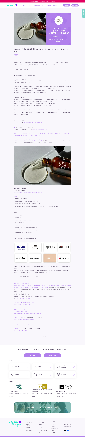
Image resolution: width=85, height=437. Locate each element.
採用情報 (53, 432)
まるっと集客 (28, 429)
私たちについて (56, 5)
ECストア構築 (41, 422)
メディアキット (66, 421)
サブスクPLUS (41, 429)
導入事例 (30, 5)
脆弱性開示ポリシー (67, 426)
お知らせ (49, 5)
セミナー (43, 5)
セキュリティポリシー (68, 424)
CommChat (28, 427)
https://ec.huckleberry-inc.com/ (21, 330)
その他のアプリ (29, 430)
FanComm (41, 432)
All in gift (28, 425)
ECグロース (41, 427)
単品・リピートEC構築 (43, 430)
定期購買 (27, 424)
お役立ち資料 (37, 5)
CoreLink (40, 424)
